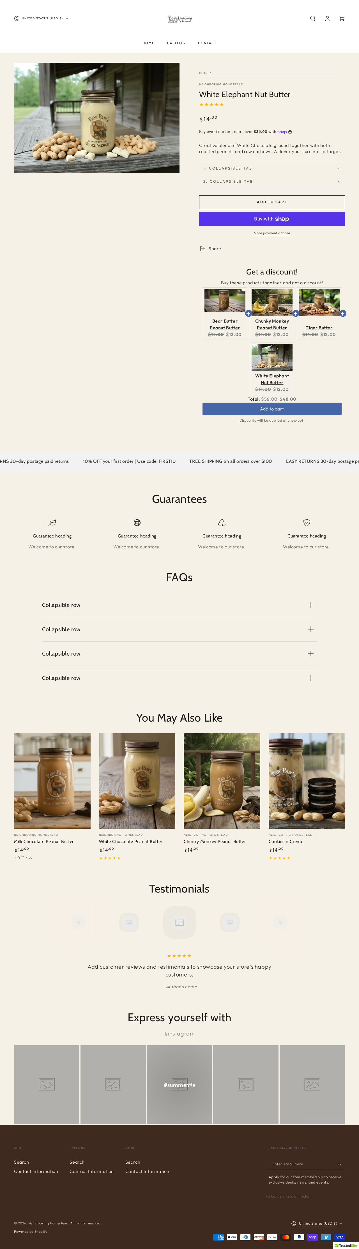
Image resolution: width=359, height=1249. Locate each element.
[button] (312, 18)
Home (204, 73)
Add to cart (272, 202)
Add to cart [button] (272, 404)
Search (21, 1162)
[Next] (293, 922)
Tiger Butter (319, 327)
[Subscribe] (342, 1164)
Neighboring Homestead (221, 84)
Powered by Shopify (30, 1231)
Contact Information (36, 1171)
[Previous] (66, 922)
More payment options (272, 233)
